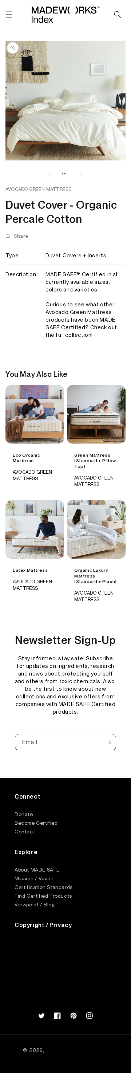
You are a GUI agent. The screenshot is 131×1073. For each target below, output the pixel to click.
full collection (73, 334)
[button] (9, 15)
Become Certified (36, 822)
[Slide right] (82, 174)
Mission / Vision (34, 878)
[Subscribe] (108, 742)
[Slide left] (49, 174)
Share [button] (21, 236)
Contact (25, 831)
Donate (24, 814)
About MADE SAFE (37, 869)
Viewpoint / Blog (35, 904)
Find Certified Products (43, 895)
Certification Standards (44, 887)
